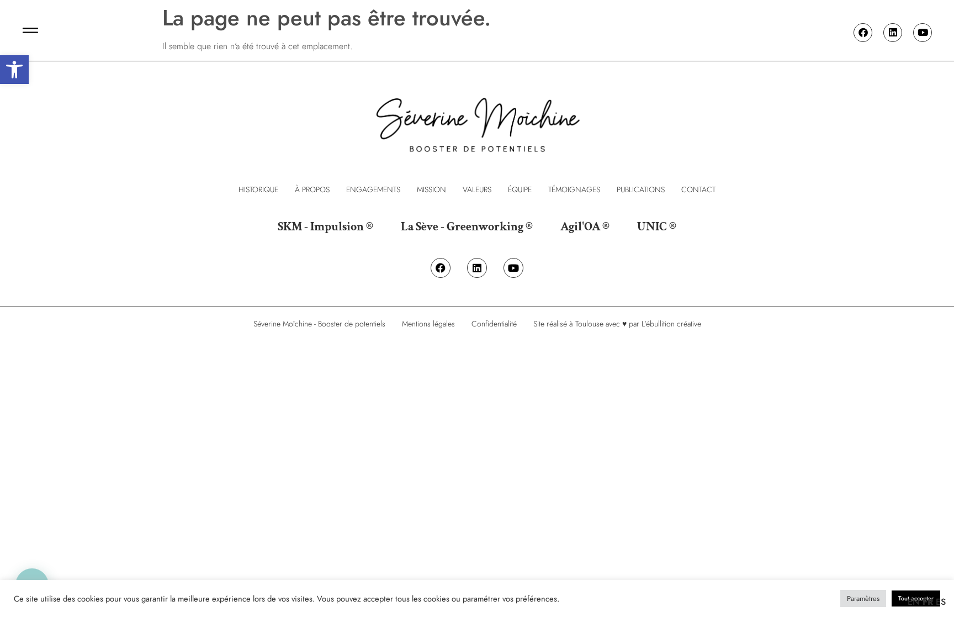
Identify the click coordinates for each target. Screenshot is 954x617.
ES (941, 601)
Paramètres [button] (863, 598)
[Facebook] (863, 32)
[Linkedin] (892, 32)
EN (914, 601)
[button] (14, 69)
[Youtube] (922, 32)
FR (928, 601)
